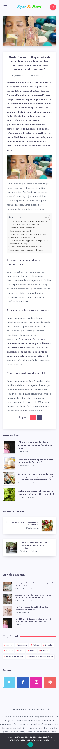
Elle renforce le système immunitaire (28, 221)
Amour (9, 645)
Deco (21, 651)
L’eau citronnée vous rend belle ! (26, 247)
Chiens (9, 651)
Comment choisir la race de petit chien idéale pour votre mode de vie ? (33, 596)
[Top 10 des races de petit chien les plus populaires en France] (7, 611)
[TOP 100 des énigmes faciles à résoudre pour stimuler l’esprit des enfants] (7, 623)
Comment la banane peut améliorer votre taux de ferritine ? (35, 461)
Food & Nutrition (14, 657)
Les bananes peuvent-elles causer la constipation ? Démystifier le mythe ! (35, 492)
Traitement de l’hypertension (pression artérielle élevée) (29, 242)
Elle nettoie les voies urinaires (25, 224)
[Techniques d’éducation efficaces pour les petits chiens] (7, 586)
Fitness (45, 651)
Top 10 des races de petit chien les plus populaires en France (33, 608)
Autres (36, 645)
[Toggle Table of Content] (45, 217)
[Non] (55, 741)
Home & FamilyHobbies (41, 657)
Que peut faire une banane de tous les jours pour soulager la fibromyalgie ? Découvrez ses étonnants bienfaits (36, 477)
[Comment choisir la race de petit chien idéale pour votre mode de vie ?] (7, 599)
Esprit (32, 651)
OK (30, 744)
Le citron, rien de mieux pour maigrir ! (29, 234)
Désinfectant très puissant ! (23, 237)
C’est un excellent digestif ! (23, 228)
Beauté (48, 645)
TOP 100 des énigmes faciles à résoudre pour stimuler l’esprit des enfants (34, 445)
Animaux (22, 645)
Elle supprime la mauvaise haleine (26, 250)
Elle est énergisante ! (20, 231)
